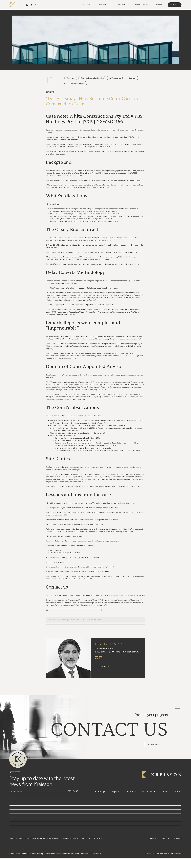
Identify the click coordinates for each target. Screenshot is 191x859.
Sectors (130, 791)
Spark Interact (164, 854)
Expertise (116, 791)
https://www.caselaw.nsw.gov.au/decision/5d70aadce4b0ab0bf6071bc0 (75, 620)
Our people (100, 791)
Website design (150, 854)
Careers (164, 791)
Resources (147, 791)
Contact (177, 791)
